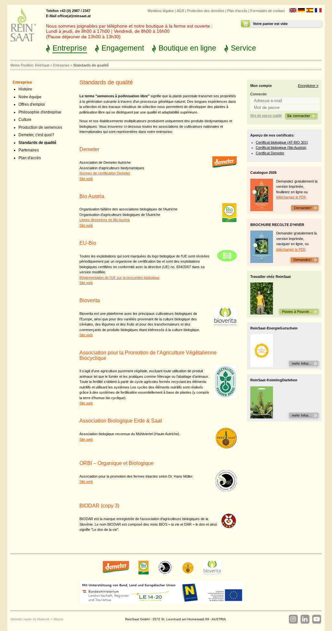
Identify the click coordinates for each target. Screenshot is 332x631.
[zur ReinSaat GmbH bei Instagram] (293, 619)
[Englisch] (293, 11)
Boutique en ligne (187, 48)
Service (243, 48)
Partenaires (28, 150)
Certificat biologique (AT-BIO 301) (282, 142)
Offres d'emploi (31, 104)
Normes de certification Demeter (104, 173)
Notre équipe (30, 97)
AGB (180, 11)
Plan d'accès (237, 11)
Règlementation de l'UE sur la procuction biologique (119, 278)
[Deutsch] (301, 11)
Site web (86, 179)
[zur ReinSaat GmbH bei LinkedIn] (305, 619)
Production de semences (40, 127)
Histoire (25, 89)
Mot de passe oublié (266, 115)
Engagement (122, 48)
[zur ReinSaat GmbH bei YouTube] (316, 619)
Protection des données (205, 11)
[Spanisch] (309, 11)
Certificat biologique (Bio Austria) (281, 147)
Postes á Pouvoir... (297, 312)
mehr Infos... (302, 363)
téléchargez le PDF (291, 197)
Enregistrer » (308, 86)
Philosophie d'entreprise (39, 112)
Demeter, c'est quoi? (36, 135)
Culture (24, 119)
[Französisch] (318, 11)
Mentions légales (161, 11)
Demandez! (302, 260)
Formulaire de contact (267, 11)
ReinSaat (42, 65)
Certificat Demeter (270, 153)
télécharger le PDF (290, 249)
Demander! (302, 208)
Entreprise (70, 48)
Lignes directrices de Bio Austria (104, 220)
